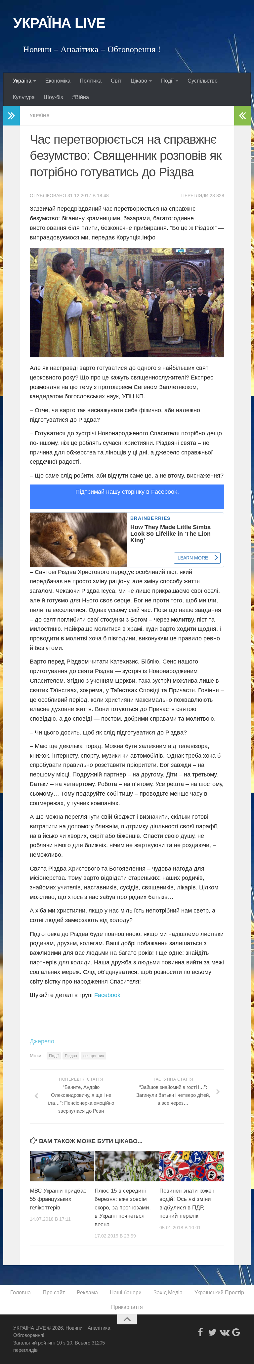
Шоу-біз (53, 97)
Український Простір (219, 1292)
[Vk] (224, 1332)
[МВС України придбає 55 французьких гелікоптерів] (62, 1166)
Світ (116, 81)
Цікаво (139, 81)
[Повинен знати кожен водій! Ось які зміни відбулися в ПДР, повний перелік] (191, 1166)
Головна (20, 1292)
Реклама (87, 1292)
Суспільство (203, 81)
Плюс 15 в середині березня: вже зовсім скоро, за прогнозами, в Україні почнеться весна (123, 1208)
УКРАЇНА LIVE (59, 23)
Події (167, 81)
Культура (24, 97)
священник (93, 1056)
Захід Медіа (168, 1292)
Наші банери (126, 1292)
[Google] (236, 1332)
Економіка (57, 81)
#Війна (80, 97)
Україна (22, 81)
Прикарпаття (127, 1307)
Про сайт (54, 1292)
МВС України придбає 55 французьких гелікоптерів (58, 1199)
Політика (91, 81)
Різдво (71, 1056)
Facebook (107, 995)
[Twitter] (212, 1332)
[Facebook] (200, 1332)
